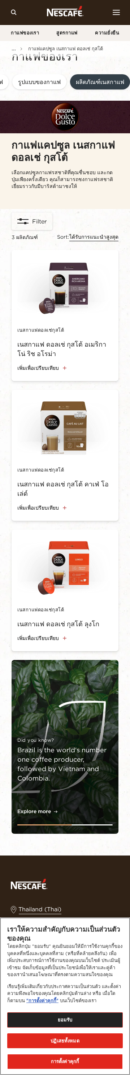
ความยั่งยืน (107, 33)
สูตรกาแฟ (67, 33)
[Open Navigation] (116, 12)
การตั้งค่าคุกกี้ (65, 1061)
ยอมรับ (65, 1020)
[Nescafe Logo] (65, 12)
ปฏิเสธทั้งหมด (65, 1041)
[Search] (13, 12)
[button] (39, 82)
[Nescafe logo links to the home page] (29, 883)
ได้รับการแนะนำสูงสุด (93, 237)
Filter (39, 221)
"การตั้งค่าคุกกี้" (42, 1000)
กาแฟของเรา (25, 33)
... (14, 48)
